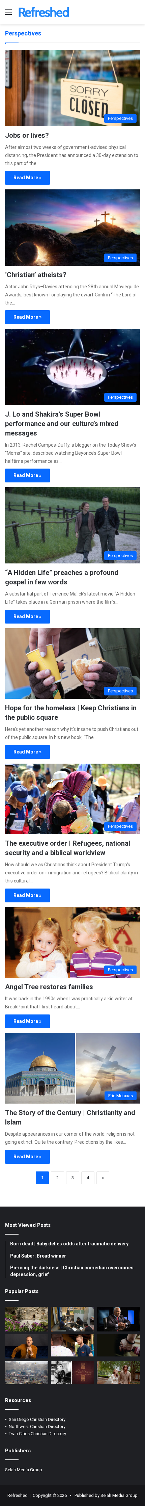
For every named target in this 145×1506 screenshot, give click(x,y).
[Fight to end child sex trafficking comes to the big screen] (118, 1345)
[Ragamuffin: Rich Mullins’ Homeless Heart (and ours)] (118, 1372)
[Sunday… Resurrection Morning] (26, 1319)
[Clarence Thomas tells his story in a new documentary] (118, 1319)
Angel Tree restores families (49, 987)
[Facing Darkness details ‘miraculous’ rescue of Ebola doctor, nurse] (72, 1345)
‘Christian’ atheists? (35, 275)
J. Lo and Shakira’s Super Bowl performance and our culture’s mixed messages (61, 423)
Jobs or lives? (27, 135)
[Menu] (8, 14)
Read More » (27, 177)
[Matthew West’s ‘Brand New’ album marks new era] (26, 1346)
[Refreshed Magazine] (44, 12)
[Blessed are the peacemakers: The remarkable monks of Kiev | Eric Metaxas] (26, 1372)
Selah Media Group (23, 1469)
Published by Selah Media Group (106, 1495)
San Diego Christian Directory (37, 1419)
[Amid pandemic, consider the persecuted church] (72, 1319)
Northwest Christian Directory (37, 1426)
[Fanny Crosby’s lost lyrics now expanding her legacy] (72, 1372)
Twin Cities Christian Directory (37, 1433)
